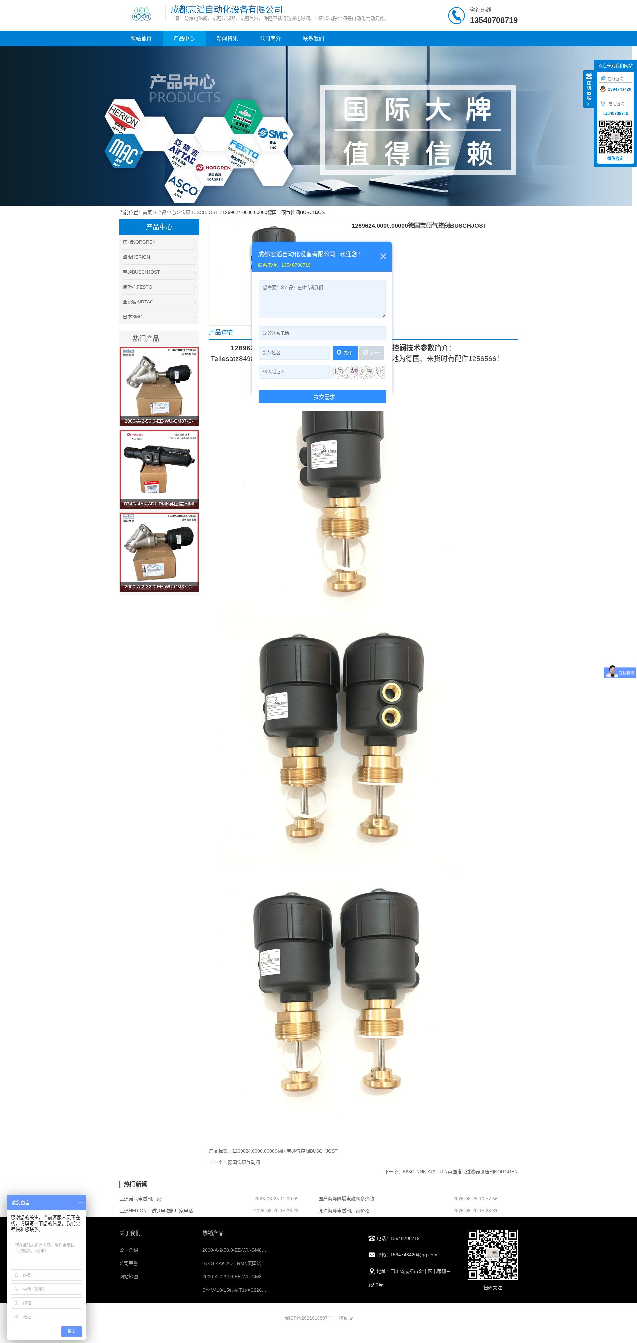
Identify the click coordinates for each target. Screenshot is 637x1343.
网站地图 (128, 1276)
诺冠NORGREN (139, 242)
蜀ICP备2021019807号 (308, 1318)
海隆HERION (136, 257)
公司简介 (270, 38)
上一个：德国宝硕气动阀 (234, 1162)
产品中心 (184, 38)
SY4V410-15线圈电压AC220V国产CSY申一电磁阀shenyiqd (263, 1290)
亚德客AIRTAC (138, 301)
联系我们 (313, 38)
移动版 (346, 1318)
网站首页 (141, 38)
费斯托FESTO (137, 287)
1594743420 (619, 89)
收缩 (589, 89)
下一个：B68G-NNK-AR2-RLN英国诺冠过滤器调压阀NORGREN (451, 1171)
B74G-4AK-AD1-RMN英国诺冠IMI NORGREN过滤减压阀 (261, 1263)
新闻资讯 (227, 38)
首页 (147, 212)
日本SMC (132, 316)
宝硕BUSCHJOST (199, 212)
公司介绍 (128, 1250)
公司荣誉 (128, 1263)
